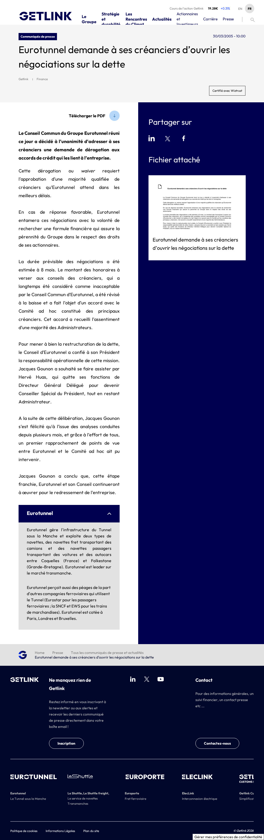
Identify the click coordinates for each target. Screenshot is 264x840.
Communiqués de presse (38, 36)
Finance (42, 79)
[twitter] (147, 679)
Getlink (23, 79)
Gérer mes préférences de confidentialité (228, 837)
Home (40, 652)
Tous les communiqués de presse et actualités (107, 652)
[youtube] (161, 679)
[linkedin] (133, 679)
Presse (57, 652)
